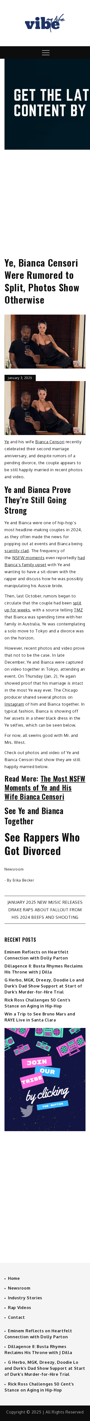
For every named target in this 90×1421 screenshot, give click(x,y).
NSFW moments (28, 557)
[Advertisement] (45, 199)
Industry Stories (25, 1297)
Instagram (14, 704)
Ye (6, 441)
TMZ (78, 609)
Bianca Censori (49, 441)
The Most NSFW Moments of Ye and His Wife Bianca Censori (45, 787)
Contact (16, 1317)
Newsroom (14, 869)
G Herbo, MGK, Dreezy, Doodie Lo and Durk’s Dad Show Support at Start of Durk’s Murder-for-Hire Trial (44, 985)
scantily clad (16, 550)
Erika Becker (23, 880)
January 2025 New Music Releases (45, 902)
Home (14, 1278)
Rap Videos (19, 1307)
